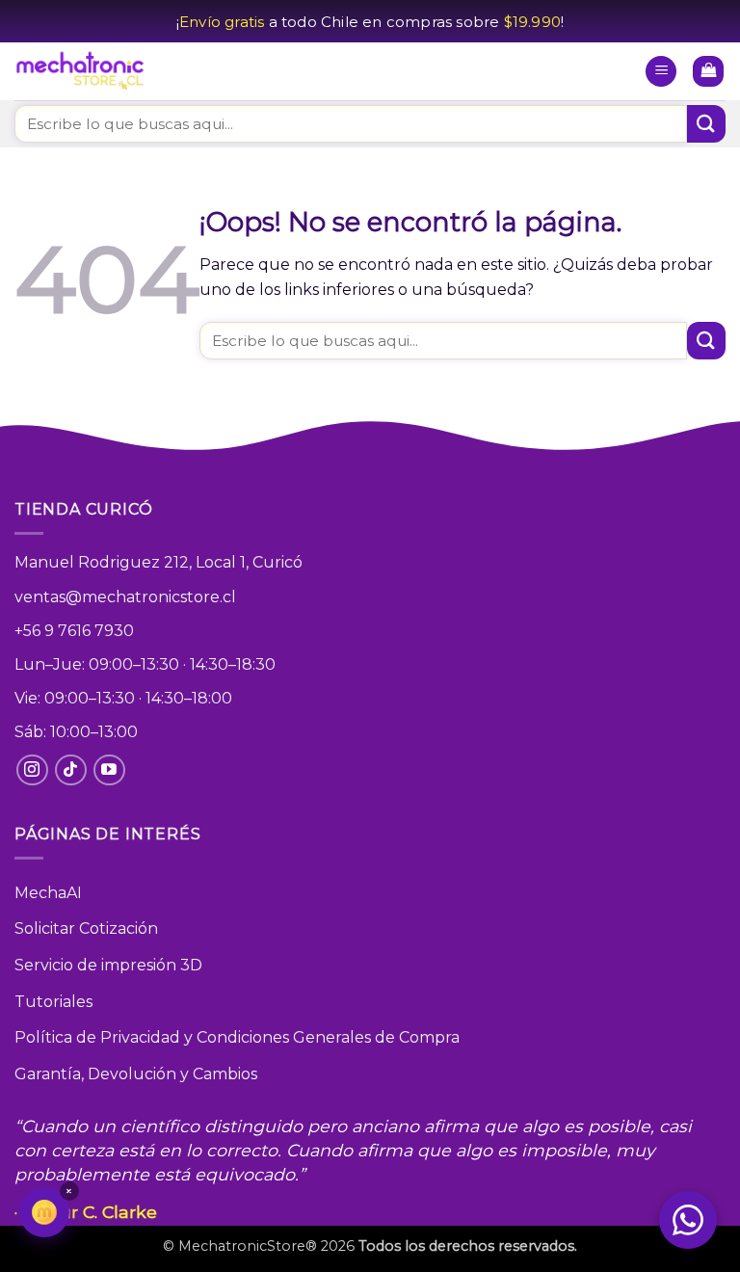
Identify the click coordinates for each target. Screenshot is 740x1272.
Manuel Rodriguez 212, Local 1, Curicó (158, 562)
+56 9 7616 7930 (74, 631)
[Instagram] (32, 770)
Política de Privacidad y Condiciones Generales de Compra (237, 1037)
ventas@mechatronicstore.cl (125, 597)
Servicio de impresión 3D (108, 965)
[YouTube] (109, 770)
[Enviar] (706, 124)
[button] (661, 72)
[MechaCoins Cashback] (44, 1212)
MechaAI (48, 893)
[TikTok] (71, 770)
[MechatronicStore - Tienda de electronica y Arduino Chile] (81, 71)
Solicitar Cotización (86, 928)
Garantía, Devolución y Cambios (135, 1074)
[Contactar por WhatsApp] (688, 1220)
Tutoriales (53, 1002)
